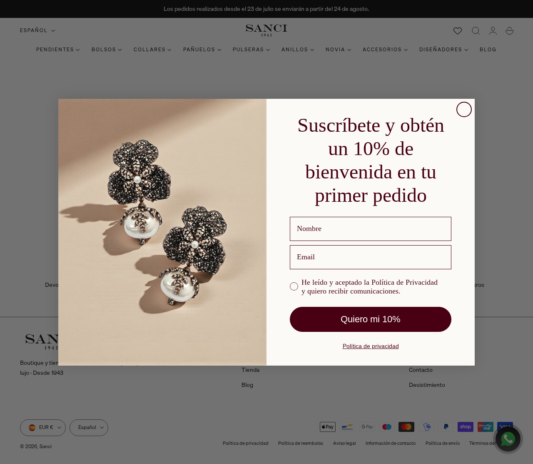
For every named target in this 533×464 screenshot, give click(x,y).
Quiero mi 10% (371, 319)
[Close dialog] (464, 109)
